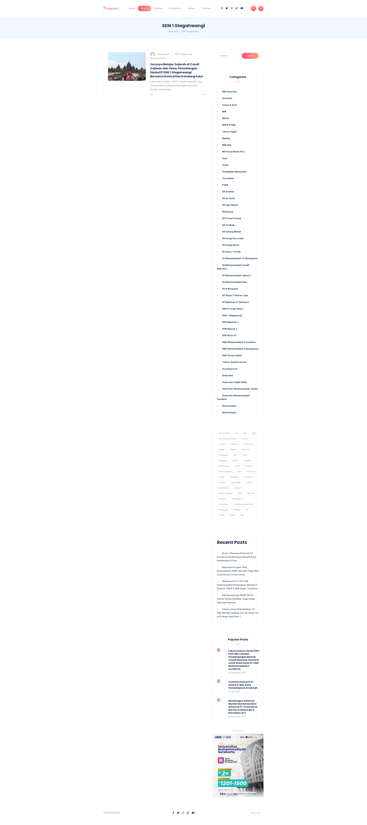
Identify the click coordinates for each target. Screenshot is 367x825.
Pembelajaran (237, 499)
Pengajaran (223, 510)
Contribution (174, 8)
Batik (254, 433)
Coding (222, 444)
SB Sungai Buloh (230, 245)
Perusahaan (228, 178)
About (192, 8)
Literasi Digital (229, 131)
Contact (206, 8)
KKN (224, 111)
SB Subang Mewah (231, 231)
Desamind (227, 98)
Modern (237, 488)
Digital (221, 450)
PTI (247, 510)
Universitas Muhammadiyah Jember (240, 389)
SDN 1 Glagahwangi (183, 54)
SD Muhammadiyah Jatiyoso (236, 275)
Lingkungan (236, 482)
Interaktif (247, 460)
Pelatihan (223, 499)
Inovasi (235, 460)
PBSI (240, 493)
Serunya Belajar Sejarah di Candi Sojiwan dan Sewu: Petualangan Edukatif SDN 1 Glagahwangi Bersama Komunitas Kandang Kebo (176, 70)
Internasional (224, 466)
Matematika (224, 488)
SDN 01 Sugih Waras (232, 308)
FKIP (235, 455)
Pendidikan (223, 504)
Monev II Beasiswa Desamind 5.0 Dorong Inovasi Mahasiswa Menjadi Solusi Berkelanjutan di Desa (236, 557)
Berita (144, 8)
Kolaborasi (250, 471)
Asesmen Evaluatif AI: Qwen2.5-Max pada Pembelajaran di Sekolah (242, 684)
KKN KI (225, 118)
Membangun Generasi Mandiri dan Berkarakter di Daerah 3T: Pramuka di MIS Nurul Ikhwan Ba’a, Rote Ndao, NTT (242, 706)
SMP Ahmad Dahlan (232, 355)
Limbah (222, 482)
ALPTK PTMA (224, 433)
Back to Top (255, 813)
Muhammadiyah (225, 493)
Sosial (232, 515)
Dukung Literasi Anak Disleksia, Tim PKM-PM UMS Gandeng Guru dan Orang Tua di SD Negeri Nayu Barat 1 (237, 613)
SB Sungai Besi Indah (233, 238)
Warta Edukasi (229, 406)
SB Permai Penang (231, 218)
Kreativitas (248, 477)
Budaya (245, 439)
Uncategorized (229, 369)
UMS (242, 515)
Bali (244, 433)
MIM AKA (226, 145)
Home (132, 8)
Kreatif (222, 477)
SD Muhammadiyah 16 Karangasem (240, 258)
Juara (237, 466)
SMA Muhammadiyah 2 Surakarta (239, 342)
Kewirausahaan (225, 471)
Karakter (248, 466)
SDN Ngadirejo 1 (230, 322)
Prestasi (237, 510)
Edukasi (233, 450)
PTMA (225, 185)
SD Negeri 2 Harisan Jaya (235, 295)
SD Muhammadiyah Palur (234, 282)
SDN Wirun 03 (229, 335)
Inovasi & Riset (229, 105)
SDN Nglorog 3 (229, 329)
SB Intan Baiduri (230, 205)
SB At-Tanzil (228, 198)
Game (245, 455)
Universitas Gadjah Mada (234, 382)
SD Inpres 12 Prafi (231, 252)
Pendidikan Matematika (243, 504)
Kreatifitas (234, 477)
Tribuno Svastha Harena (234, 362)
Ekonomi (245, 450)
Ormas (225, 165)
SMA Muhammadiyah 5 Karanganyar (240, 349)
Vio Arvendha (163, 54)
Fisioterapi (223, 455)
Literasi (249, 482)
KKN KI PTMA (229, 125)
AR (236, 433)
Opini (224, 158)
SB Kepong (227, 211)
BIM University (229, 91)
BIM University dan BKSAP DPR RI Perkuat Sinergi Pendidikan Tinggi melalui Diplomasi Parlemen (236, 599)
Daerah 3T (235, 444)
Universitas (227, 375)
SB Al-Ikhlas (228, 191)
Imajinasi (222, 460)
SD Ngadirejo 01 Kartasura (235, 302)
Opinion (158, 8)
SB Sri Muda (228, 225)
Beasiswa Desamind (227, 439)
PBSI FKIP (251, 493)
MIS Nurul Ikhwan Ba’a (233, 151)
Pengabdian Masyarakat (234, 171)
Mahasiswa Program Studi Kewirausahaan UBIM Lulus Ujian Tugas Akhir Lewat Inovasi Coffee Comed (238, 571)
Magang (226, 138)
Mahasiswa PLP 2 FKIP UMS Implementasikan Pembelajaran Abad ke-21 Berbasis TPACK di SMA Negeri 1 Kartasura (237, 585)
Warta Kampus (229, 412)
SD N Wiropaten (230, 289)
